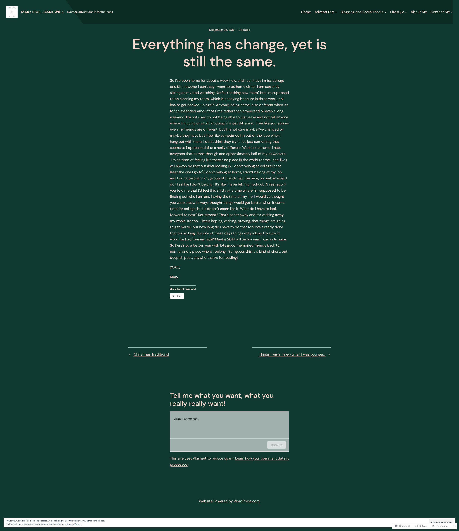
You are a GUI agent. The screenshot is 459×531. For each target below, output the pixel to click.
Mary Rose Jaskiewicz (42, 12)
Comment (276, 444)
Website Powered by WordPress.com (229, 501)
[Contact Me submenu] (452, 12)
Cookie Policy (74, 524)
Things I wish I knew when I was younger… (292, 354)
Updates (244, 30)
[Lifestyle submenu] (406, 12)
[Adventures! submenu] (336, 12)
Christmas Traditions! (151, 354)
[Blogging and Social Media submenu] (385, 12)
